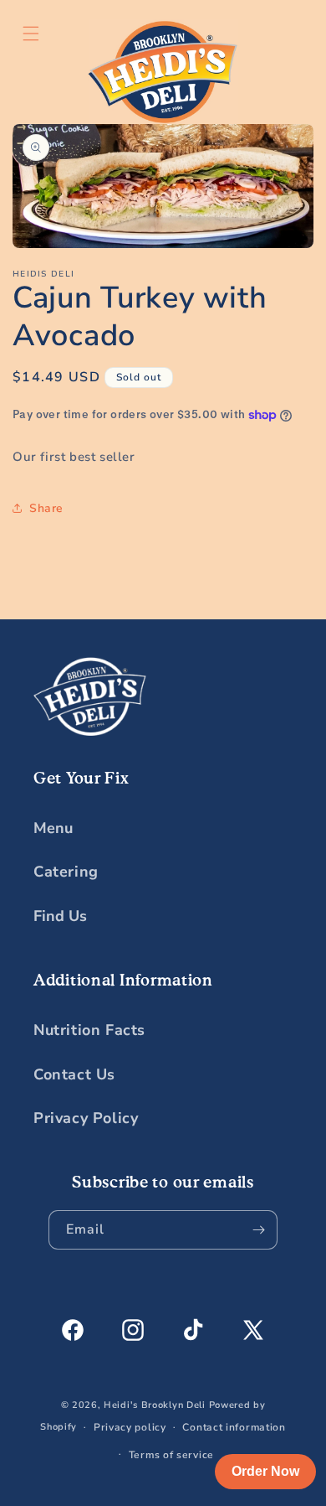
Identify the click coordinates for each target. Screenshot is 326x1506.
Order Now (265, 1471)
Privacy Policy (85, 1118)
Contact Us (74, 1074)
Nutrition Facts (89, 1030)
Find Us (60, 916)
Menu (53, 828)
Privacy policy (130, 1427)
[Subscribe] (258, 1230)
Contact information (233, 1427)
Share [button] (46, 508)
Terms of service (171, 1455)
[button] (31, 33)
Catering (66, 872)
